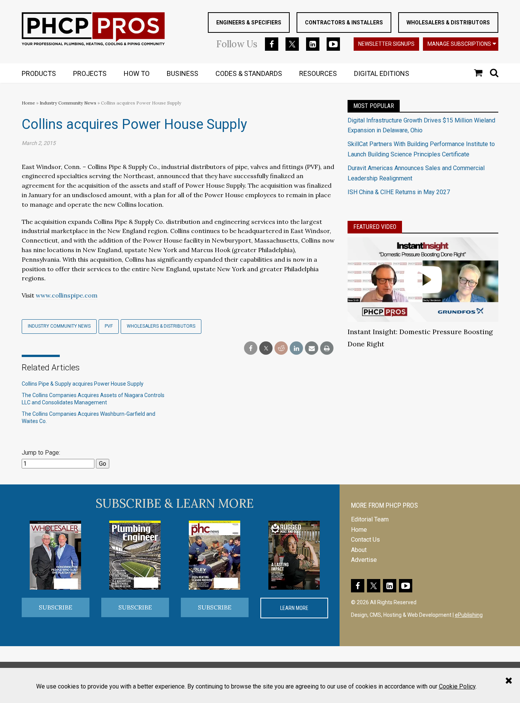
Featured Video (374, 226)
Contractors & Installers (344, 22)
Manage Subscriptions (459, 44)
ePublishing (469, 615)
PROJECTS (90, 73)
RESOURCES (318, 73)
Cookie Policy (457, 686)
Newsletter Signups (386, 44)
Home (28, 103)
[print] (326, 348)
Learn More (294, 608)
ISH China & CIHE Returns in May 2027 (399, 192)
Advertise (364, 559)
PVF (109, 326)
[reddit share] (281, 348)
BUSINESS (182, 73)
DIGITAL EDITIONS (381, 73)
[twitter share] (266, 348)
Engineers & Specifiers (248, 22)
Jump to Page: (41, 452)
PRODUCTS (39, 73)
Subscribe (55, 607)
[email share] (311, 348)
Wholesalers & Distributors (448, 22)
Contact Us (365, 539)
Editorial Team (370, 519)
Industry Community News (68, 103)
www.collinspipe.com (66, 295)
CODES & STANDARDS (248, 73)
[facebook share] (250, 348)
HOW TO (137, 73)
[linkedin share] (296, 348)
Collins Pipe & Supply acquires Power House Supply (83, 384)
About (359, 549)
